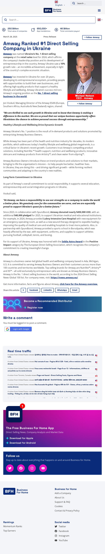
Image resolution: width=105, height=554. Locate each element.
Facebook (33, 290)
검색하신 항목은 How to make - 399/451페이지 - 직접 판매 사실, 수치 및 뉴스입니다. (51, 362)
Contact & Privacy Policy (67, 510)
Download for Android (23, 443)
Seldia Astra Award (72, 241)
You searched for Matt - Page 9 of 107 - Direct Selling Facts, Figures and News (50, 356)
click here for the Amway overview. (79, 284)
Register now (35, 307)
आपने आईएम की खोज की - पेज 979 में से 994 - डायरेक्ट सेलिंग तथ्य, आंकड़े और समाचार (61, 387)
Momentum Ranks (12, 526)
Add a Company (63, 493)
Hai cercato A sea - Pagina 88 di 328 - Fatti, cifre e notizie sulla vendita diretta (49, 369)
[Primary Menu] (99, 10)
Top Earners (9, 530)
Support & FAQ (62, 501)
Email (74, 290)
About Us (59, 497)
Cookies (59, 506)
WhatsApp (62, 290)
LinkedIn (47, 290)
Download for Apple (21, 438)
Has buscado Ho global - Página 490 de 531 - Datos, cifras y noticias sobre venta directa (51, 392)
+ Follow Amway (92, 37)
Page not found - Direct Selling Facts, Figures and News (59, 382)
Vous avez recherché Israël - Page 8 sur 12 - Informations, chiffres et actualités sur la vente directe (48, 376)
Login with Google (21, 329)
